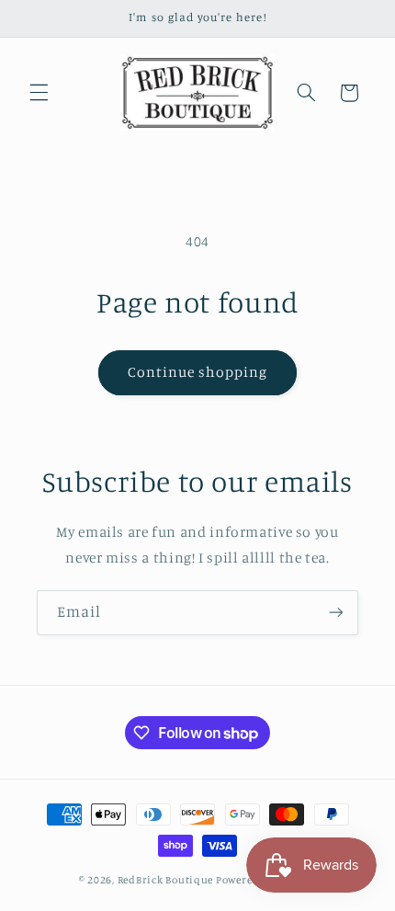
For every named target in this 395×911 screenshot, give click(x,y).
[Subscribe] (336, 612)
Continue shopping (198, 372)
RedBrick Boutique (166, 879)
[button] (38, 93)
